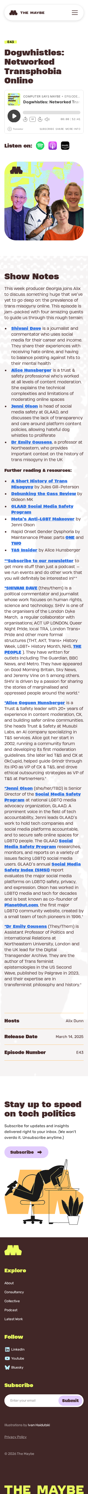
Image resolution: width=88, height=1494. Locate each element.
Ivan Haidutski (39, 1425)
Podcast (10, 1310)
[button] (74, 12)
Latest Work (13, 1319)
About (9, 1283)
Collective (12, 1301)
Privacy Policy (15, 1437)
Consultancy (14, 1292)
